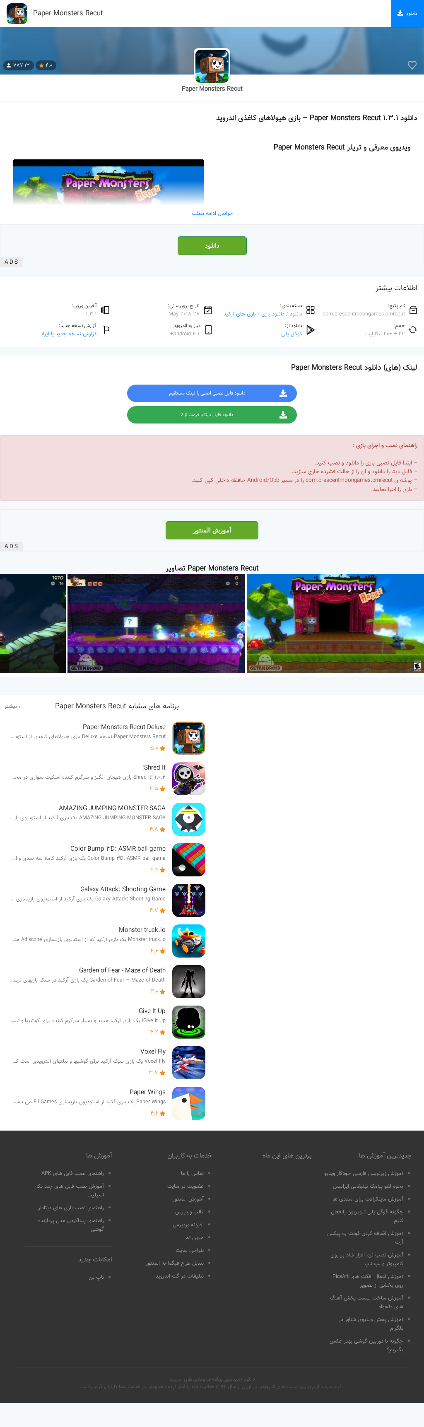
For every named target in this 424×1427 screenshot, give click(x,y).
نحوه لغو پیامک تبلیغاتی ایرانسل (368, 1186)
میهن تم (195, 1238)
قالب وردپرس (189, 1212)
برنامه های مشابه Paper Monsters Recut (117, 706)
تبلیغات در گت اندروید (180, 1276)
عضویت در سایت (185, 1186)
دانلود (212, 245)
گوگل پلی (291, 334)
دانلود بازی (272, 314)
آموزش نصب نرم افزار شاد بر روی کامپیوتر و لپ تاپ (366, 1259)
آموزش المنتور (212, 530)
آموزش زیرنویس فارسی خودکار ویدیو (363, 1174)
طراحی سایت (190, 1251)
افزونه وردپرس (188, 1225)
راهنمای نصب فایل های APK (72, 1174)
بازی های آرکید (240, 314)
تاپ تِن (96, 1277)
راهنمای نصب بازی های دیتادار (71, 1208)
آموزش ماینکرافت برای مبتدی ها (367, 1199)
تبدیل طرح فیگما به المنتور (175, 1263)
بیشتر (10, 706)
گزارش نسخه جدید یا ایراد (69, 334)
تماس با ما (192, 1174)
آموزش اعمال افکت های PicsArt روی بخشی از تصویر (367, 1281)
